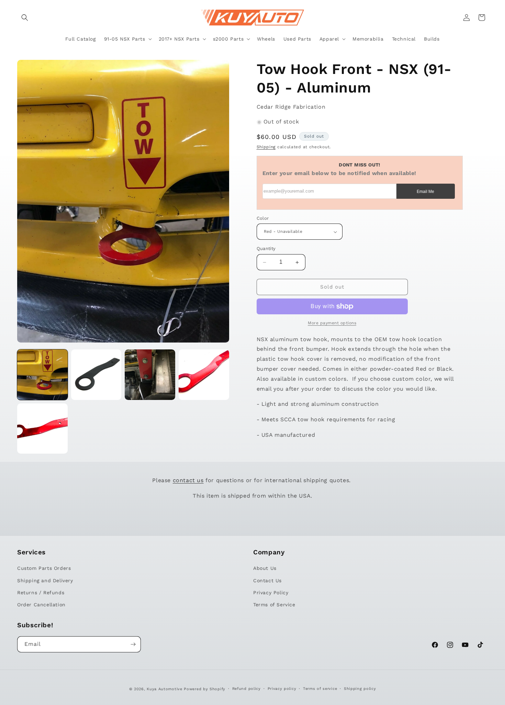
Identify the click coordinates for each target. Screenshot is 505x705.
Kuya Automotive (164, 689)
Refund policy (246, 688)
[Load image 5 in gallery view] (42, 428)
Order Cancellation (41, 604)
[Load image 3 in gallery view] (150, 374)
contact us (188, 480)
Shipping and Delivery (45, 580)
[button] (24, 17)
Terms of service (320, 688)
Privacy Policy (270, 592)
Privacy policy (282, 688)
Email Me (425, 191)
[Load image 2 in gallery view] (96, 374)
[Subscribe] (133, 644)
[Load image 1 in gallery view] (42, 374)
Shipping (266, 147)
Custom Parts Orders (44, 568)
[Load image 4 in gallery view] (204, 374)
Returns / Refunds (40, 592)
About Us (265, 568)
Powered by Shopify (204, 689)
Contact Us (267, 580)
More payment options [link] (332, 323)
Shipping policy (360, 688)
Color (263, 218)
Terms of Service (274, 604)
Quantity (266, 248)
